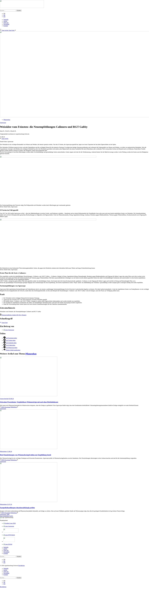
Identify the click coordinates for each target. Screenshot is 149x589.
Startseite (5, 19)
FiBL (8, 514)
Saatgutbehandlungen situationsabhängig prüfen (17, 508)
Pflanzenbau (6, 119)
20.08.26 (11, 398)
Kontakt (5, 25)
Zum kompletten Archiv (6, 516)
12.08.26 (9, 451)
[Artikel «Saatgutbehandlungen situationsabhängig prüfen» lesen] (74, 482)
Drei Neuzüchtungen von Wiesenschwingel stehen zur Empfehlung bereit (25, 455)
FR (4, 15)
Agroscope (3, 122)
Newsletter (6, 24)
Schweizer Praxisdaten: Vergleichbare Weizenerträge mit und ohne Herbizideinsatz (29, 402)
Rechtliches (21, 565)
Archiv (5, 21)
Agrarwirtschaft (4, 398)
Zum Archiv (5, 30)
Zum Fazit (12, 30)
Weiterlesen (14, 407)
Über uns (5, 22)
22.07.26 (9, 504)
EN (4, 16)
